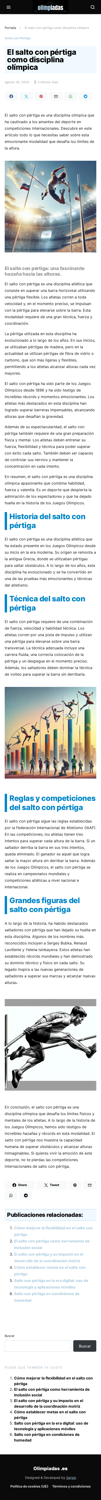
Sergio (71, 1478)
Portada (10, 28)
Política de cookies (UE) (29, 1486)
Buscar (10, 1336)
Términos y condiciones (71, 1486)
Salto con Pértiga (18, 38)
